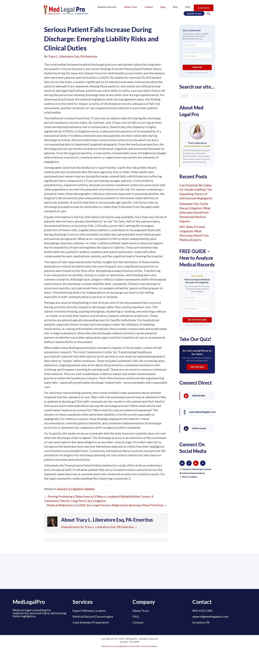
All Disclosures (107, 646)
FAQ (135, 616)
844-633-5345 (202, 610)
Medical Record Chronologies (93, 616)
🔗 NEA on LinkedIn (188, 477)
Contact (137, 622)
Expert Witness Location (89, 610)
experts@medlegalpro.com (210, 616)
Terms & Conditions (149, 646)
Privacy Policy (134, 646)
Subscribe (197, 67)
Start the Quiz (197, 366)
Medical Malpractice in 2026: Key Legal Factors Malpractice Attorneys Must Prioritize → (107, 505)
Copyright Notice (121, 646)
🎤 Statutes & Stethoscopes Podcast (195, 469)
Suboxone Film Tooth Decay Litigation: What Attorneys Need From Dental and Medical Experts (194, 212)
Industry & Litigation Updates (76, 489)
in (182, 463)
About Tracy (140, 610)
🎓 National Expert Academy (192, 473)
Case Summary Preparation (91, 622)
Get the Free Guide (197, 319)
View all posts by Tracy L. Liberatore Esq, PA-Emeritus (99, 527)
